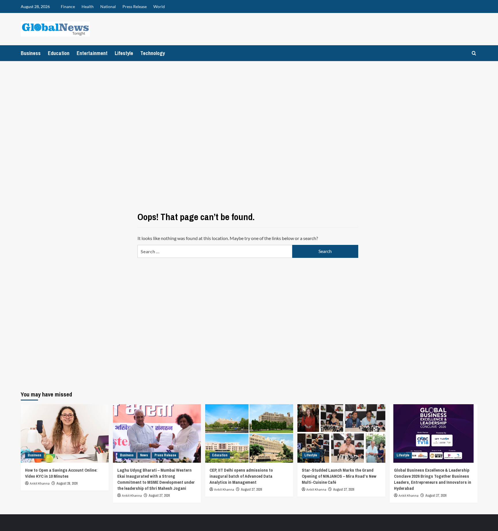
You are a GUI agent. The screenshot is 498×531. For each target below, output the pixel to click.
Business (31, 53)
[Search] (474, 53)
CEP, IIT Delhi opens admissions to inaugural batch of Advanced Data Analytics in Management (241, 476)
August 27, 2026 (159, 495)
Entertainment (92, 53)
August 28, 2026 (67, 483)
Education (58, 53)
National (108, 6)
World (159, 6)
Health (88, 6)
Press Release (134, 6)
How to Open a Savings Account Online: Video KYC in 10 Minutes (61, 473)
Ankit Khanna (40, 483)
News (144, 455)
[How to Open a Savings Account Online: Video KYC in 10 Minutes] (65, 433)
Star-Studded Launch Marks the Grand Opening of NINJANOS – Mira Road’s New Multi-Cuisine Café (339, 476)
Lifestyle (124, 53)
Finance (68, 6)
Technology (152, 53)
